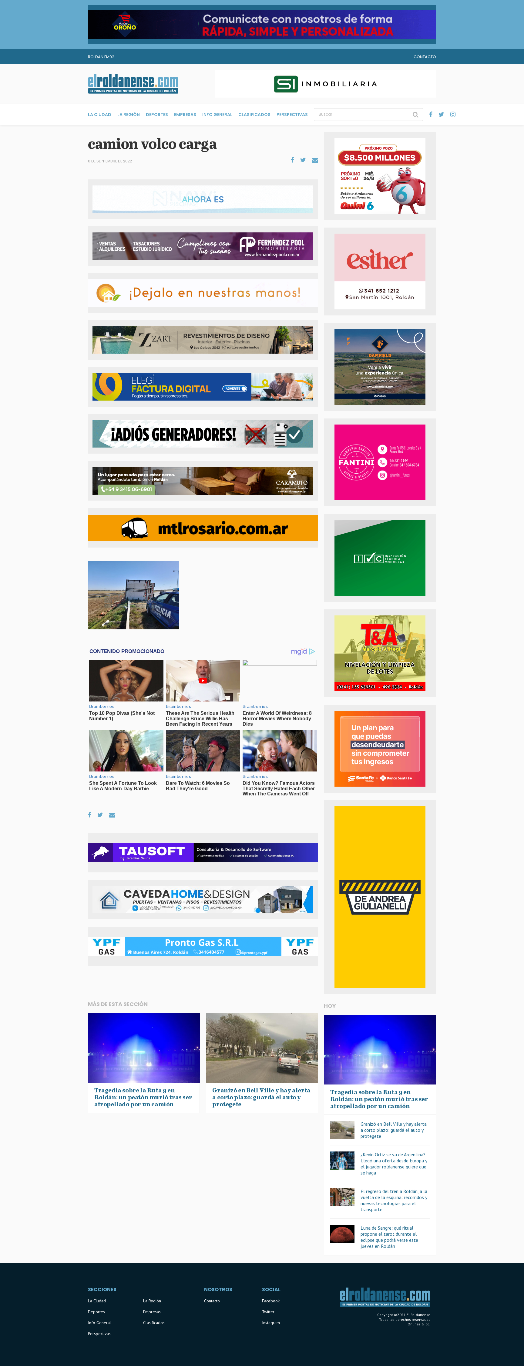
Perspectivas (292, 115)
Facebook (271, 1301)
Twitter (268, 1311)
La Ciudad (99, 115)
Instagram (271, 1322)
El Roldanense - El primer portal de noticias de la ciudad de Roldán (133, 84)
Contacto (425, 57)
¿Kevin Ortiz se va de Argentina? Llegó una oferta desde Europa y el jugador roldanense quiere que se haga (394, 1163)
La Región (128, 115)
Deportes (157, 115)
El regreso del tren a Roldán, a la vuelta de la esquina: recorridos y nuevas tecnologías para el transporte (394, 1200)
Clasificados (254, 115)
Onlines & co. (419, 1324)
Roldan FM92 (101, 57)
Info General (217, 115)
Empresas (185, 115)
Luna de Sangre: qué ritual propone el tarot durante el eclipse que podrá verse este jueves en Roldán (389, 1237)
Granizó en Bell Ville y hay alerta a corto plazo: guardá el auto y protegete (394, 1130)
